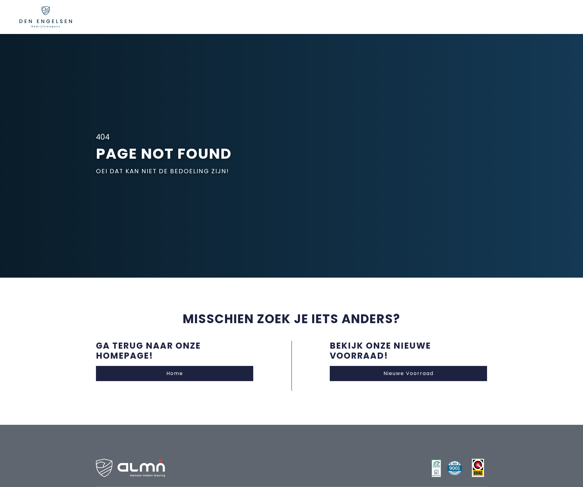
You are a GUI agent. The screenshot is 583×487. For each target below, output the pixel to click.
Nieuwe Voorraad (409, 373)
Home (174, 373)
